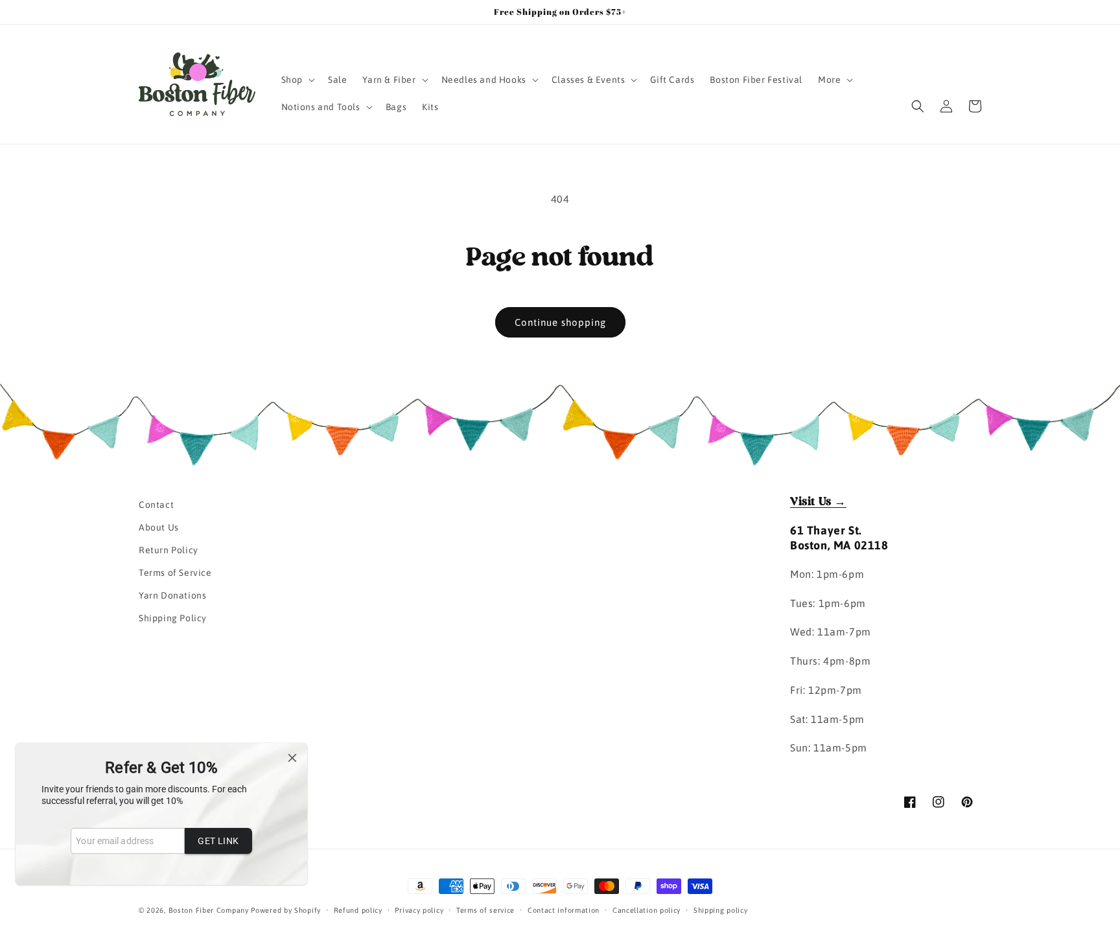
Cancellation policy (646, 909)
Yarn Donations (172, 596)
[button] (297, 79)
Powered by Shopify (286, 910)
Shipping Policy (173, 618)
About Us (159, 527)
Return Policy (168, 550)
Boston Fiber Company (209, 910)
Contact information (564, 909)
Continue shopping (560, 322)
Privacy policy (419, 909)
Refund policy (358, 909)
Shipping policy (721, 909)
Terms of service (485, 909)
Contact (156, 504)
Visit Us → (818, 502)
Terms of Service (175, 572)
